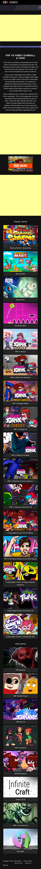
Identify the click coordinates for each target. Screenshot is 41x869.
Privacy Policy (28, 861)
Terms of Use (18, 863)
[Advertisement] (20, 134)
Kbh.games (17, 861)
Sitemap (5, 865)
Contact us (28, 863)
